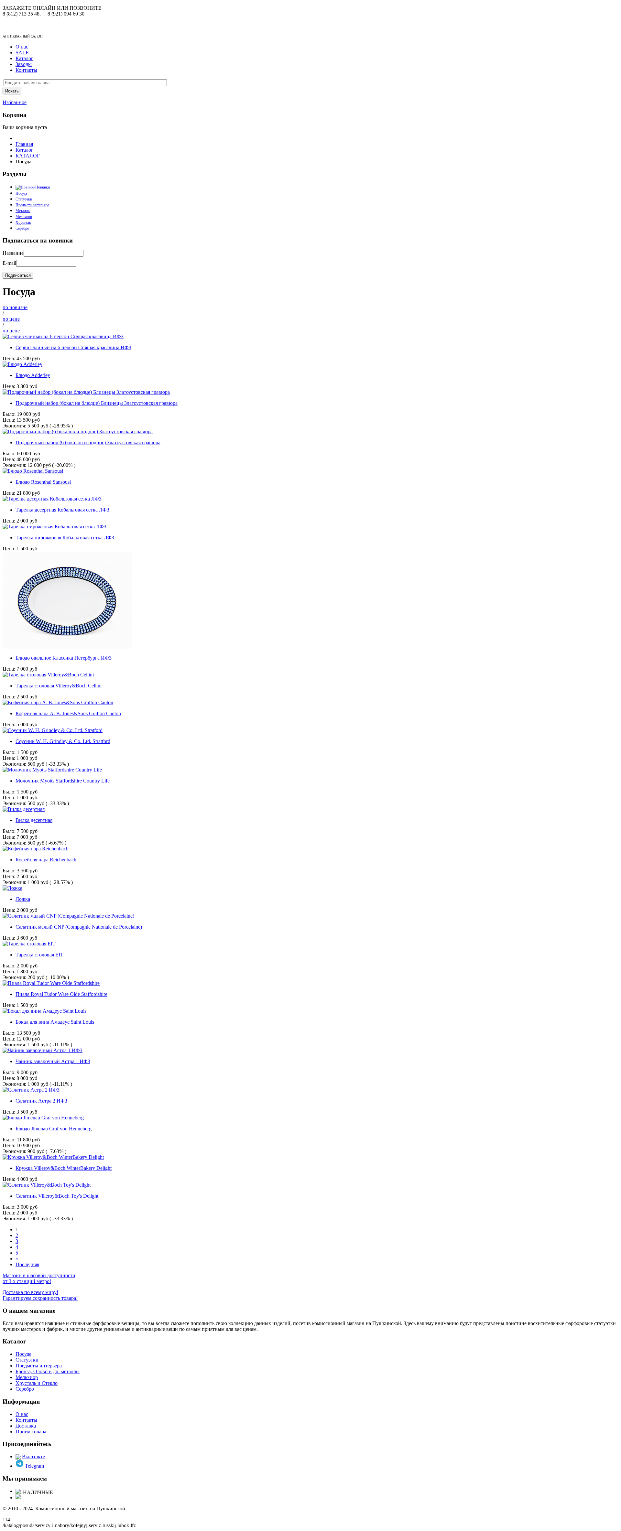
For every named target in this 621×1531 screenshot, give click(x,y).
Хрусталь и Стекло (37, 1383)
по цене (11, 319)
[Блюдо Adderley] (22, 364)
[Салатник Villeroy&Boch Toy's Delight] (47, 1185)
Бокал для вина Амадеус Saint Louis (55, 1022)
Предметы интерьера (32, 205)
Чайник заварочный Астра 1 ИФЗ (53, 1061)
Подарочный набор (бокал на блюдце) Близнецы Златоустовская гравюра (97, 403)
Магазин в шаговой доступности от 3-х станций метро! (39, 1278)
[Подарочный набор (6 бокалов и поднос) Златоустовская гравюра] (78, 431)
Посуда (23, 1354)
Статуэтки (24, 199)
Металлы (23, 211)
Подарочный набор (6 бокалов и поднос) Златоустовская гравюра (88, 442)
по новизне (15, 307)
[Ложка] (12, 888)
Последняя (27, 1264)
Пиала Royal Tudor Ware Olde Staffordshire (61, 994)
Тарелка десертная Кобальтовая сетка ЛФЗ (62, 509)
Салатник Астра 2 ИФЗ (41, 1101)
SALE (22, 52)
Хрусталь (23, 222)
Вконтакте (33, 1456)
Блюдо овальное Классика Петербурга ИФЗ (64, 658)
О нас (22, 46)
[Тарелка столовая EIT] (29, 943)
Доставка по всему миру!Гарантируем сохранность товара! (40, 1295)
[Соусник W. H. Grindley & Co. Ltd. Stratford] (53, 730)
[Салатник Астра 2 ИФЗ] (31, 1090)
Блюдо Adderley (33, 375)
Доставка (26, 1426)
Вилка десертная (34, 820)
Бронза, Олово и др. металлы (48, 1371)
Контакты (26, 70)
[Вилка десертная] (24, 809)
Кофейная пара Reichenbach (46, 859)
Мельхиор (24, 216)
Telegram (34, 1466)
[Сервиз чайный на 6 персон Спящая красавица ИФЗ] (63, 336)
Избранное (15, 102)
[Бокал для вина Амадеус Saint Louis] (44, 1011)
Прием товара (31, 1431)
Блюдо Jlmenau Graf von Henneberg (54, 1128)
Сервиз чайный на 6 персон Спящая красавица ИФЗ (73, 347)
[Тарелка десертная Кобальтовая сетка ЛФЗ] (52, 498)
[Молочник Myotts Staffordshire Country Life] (52, 769)
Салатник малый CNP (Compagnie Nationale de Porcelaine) (79, 927)
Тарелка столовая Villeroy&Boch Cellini (59, 685)
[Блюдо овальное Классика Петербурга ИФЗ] (67, 647)
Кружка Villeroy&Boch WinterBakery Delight (64, 1168)
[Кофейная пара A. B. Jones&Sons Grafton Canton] (58, 702)
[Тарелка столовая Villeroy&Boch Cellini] (48, 674)
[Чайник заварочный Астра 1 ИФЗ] (42, 1050)
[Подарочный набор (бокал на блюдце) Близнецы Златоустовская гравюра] (86, 392)
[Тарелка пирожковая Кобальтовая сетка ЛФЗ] (54, 526)
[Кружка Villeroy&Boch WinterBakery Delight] (53, 1157)
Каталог (24, 58)
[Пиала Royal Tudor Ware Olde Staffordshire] (51, 983)
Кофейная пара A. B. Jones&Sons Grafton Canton (68, 713)
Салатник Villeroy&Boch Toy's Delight (57, 1196)
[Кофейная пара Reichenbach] (36, 848)
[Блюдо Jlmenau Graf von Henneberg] (43, 1117)
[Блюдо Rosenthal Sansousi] (33, 471)
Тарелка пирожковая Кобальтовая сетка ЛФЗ (65, 537)
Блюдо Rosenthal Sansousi (43, 482)
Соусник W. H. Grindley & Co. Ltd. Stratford (63, 741)
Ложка (23, 899)
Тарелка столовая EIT (39, 954)
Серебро (22, 228)
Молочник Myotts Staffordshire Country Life (63, 780)
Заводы (24, 64)
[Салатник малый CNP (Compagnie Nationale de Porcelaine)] (68, 916)
